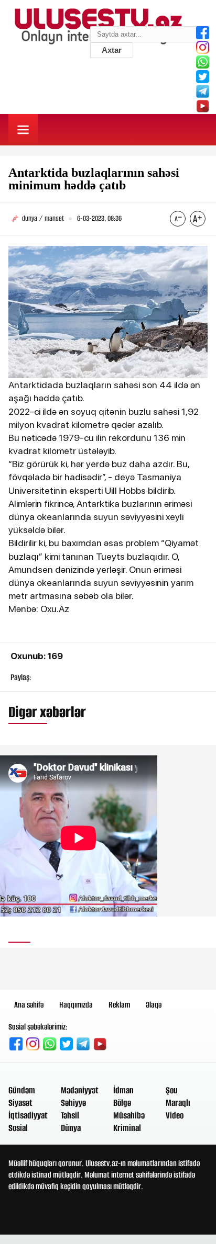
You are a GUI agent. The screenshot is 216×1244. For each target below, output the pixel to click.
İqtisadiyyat (28, 1115)
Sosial (18, 1128)
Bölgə (122, 1102)
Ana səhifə (29, 1004)
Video (174, 1115)
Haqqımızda (76, 1004)
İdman (123, 1090)
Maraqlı (178, 1102)
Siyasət (20, 1102)
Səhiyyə (73, 1102)
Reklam (119, 1004)
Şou (172, 1090)
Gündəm (21, 1090)
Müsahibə (129, 1115)
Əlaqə (153, 1004)
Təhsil (70, 1115)
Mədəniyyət (80, 1090)
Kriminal (127, 1128)
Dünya (71, 1128)
